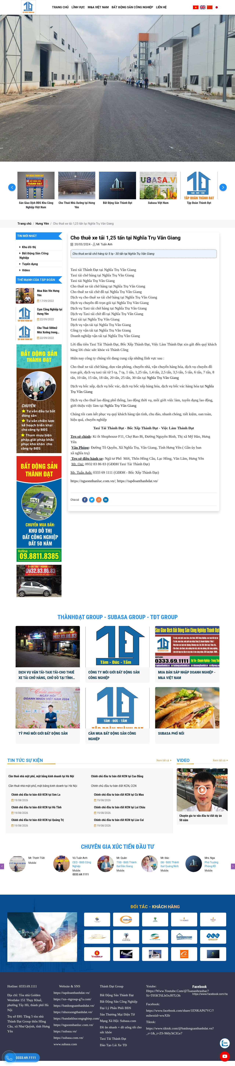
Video (25, 270)
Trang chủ (60, 7)
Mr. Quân (78, 857)
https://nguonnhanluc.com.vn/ (92, 481)
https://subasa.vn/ (65, 1031)
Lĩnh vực (78, 7)
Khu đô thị (28, 247)
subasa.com (69, 1044)
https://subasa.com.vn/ (68, 1038)
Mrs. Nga (166, 857)
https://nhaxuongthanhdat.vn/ (73, 1012)
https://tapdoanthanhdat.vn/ (137, 481)
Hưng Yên (42, 223)
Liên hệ (161, 7)
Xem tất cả (163, 760)
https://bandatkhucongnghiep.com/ (77, 1018)
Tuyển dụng (29, 264)
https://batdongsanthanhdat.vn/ (74, 1005)
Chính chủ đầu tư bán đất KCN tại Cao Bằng (117, 776)
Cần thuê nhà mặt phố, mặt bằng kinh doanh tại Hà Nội (41, 776)
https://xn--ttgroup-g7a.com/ (72, 999)
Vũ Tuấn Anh (35, 857)
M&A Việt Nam (98, 7)
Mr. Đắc (121, 857)
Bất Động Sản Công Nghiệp (132, 7)
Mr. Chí (208, 857)
